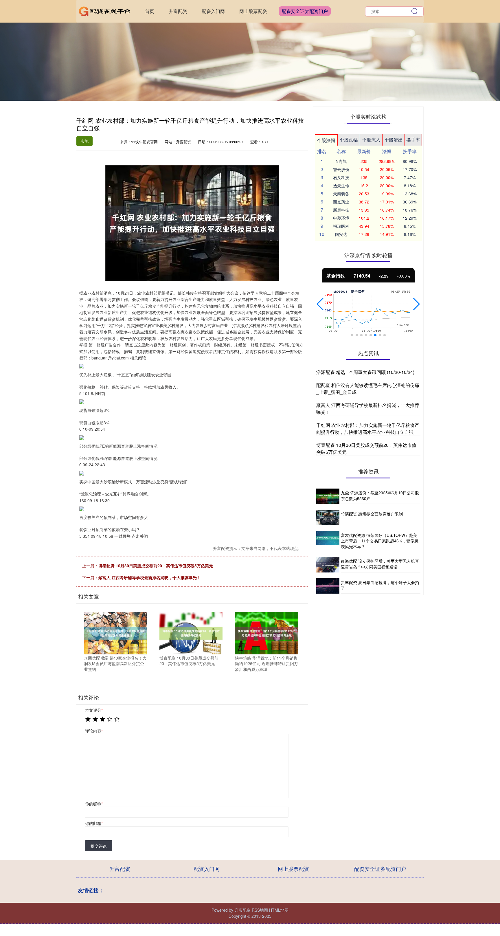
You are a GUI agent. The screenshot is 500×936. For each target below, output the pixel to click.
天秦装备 (341, 194)
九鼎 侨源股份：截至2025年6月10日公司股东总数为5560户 (380, 495)
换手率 (413, 139)
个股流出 (393, 139)
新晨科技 (341, 210)
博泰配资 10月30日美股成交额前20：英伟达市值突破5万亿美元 (155, 565)
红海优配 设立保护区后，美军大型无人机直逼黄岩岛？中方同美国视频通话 (380, 564)
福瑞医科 (341, 226)
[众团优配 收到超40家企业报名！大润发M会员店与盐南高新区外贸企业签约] (115, 633)
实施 (84, 141)
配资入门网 (213, 11)
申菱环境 (341, 218)
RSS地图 (260, 910)
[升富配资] (104, 11)
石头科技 (341, 177)
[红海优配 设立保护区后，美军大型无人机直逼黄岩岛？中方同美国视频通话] (327, 564)
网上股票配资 (253, 11)
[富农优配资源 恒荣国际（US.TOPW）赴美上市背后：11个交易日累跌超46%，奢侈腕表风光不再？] (327, 541)
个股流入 (371, 139)
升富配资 (178, 11)
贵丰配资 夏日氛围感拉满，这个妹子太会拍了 (380, 585)
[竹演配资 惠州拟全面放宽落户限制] (327, 517)
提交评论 (99, 846)
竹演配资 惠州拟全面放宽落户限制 (372, 514)
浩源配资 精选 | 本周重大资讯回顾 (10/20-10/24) (365, 372)
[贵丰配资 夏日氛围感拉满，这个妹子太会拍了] (327, 586)
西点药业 (341, 202)
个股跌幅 (348, 139)
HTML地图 (278, 910)
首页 (149, 11)
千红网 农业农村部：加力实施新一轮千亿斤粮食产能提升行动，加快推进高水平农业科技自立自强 (367, 428)
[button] (320, 304)
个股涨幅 (326, 140)
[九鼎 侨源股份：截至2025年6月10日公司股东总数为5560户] (327, 496)
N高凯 (341, 161)
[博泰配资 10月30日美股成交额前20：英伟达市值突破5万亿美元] (191, 633)
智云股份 (341, 169)
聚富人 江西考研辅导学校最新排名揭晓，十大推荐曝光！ (149, 577)
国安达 (341, 234)
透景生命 (341, 185)
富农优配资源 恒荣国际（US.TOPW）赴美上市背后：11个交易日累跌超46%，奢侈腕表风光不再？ (379, 540)
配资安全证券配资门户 (305, 11)
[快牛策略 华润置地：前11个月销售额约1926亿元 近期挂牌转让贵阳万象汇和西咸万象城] (266, 633)
